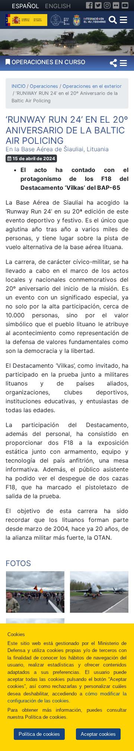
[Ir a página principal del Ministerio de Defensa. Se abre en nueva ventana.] (27, 19)
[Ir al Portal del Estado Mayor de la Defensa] (78, 19)
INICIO (19, 86)
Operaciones (44, 86)
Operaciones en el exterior (92, 86)
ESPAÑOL (25, 6)
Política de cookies (39, 734)
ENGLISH (58, 6)
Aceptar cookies (98, 734)
